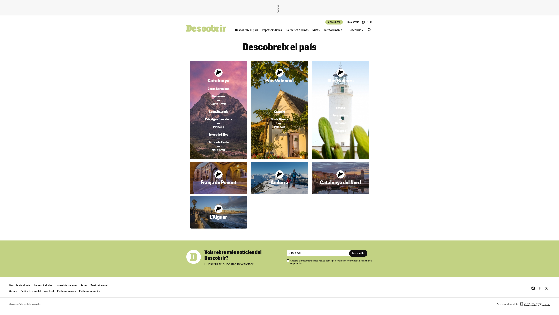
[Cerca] (370, 30)
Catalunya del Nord (340, 183)
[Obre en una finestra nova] (535, 304)
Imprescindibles (272, 30)
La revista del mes (297, 30)
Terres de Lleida (218, 142)
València (279, 127)
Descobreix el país (246, 30)
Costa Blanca (279, 119)
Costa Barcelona (218, 89)
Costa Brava (218, 104)
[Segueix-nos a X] (371, 22)
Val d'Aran (218, 150)
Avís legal (49, 291)
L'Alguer (218, 217)
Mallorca (340, 131)
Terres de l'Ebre (218, 134)
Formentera (340, 115)
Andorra (279, 183)
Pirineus (218, 127)
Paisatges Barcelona (218, 119)
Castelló (279, 112)
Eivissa (340, 108)
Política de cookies (66, 291)
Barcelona (218, 96)
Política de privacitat (31, 291)
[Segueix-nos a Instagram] (363, 22)
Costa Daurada (218, 112)
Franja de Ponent (219, 183)
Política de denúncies (89, 291)
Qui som (13, 291)
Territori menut (332, 30)
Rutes (316, 30)
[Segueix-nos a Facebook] (367, 22)
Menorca (340, 123)
